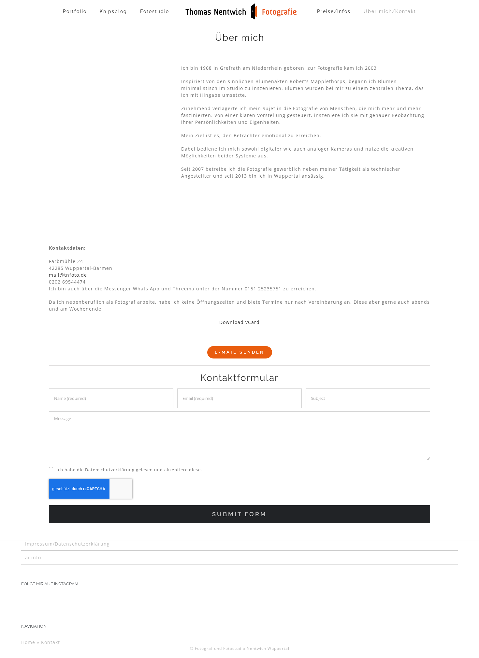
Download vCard (239, 322)
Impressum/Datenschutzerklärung (67, 544)
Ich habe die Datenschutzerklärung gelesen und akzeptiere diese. (129, 470)
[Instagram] (23, 599)
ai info (33, 557)
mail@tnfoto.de (68, 275)
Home (28, 642)
